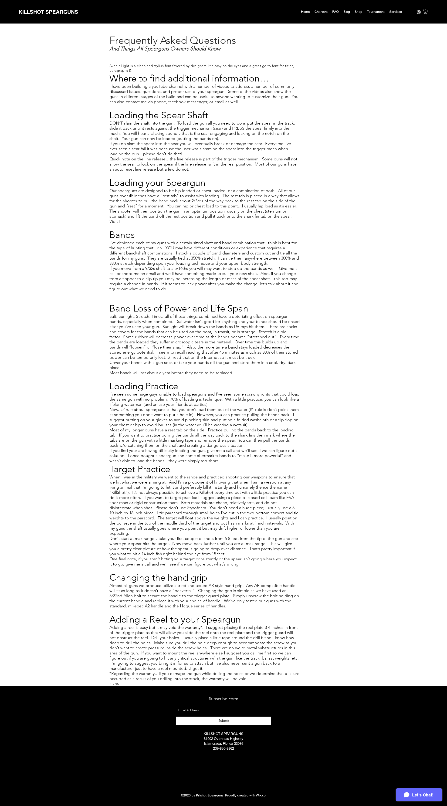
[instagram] (419, 12)
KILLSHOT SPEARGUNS (48, 12)
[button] (425, 12)
